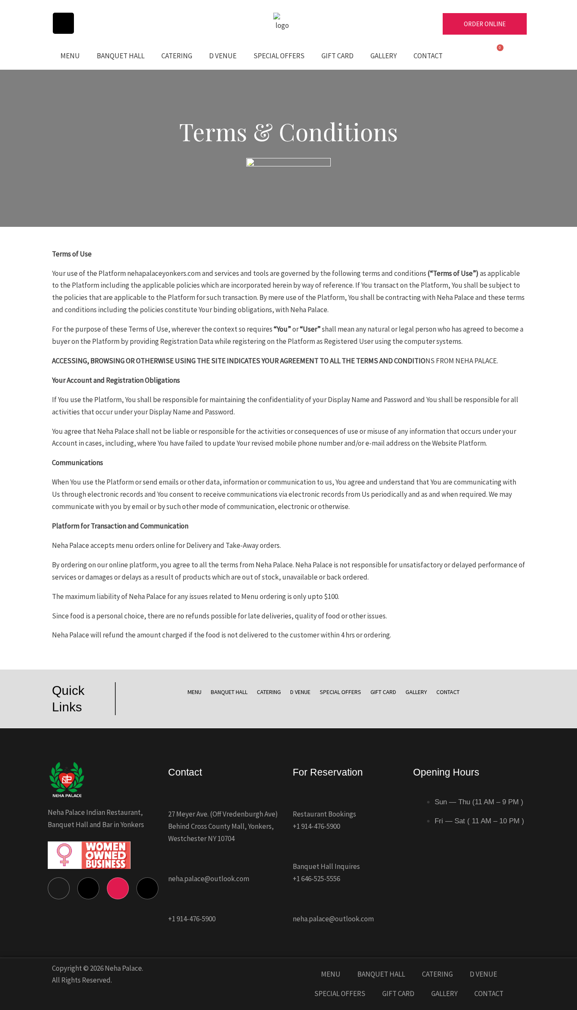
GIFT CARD (337, 55)
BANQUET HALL (120, 55)
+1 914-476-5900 (191, 918)
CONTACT (428, 55)
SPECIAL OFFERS (279, 55)
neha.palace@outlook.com (208, 878)
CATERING (176, 55)
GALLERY (383, 55)
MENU (70, 55)
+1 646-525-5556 (316, 878)
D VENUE (223, 55)
